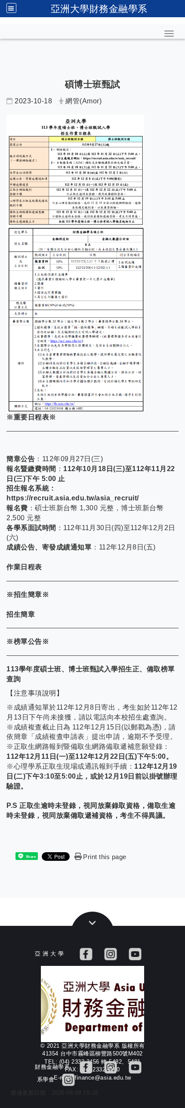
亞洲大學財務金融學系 (99, 8)
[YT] (135, 953)
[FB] (86, 953)
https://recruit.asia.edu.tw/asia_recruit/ (72, 498)
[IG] (110, 953)
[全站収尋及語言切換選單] (11, 8)
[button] (169, 33)
